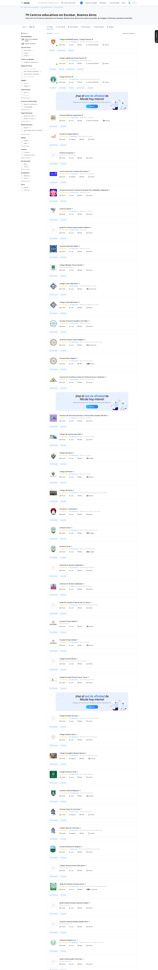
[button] (129, 3)
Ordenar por (125, 33)
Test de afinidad (114, 3)
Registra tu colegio (91, 3)
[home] (21, 7)
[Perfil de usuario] (135, 3)
